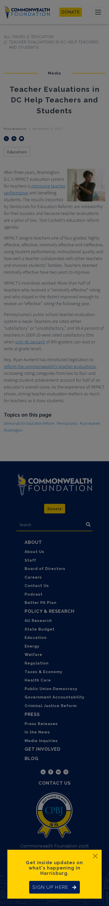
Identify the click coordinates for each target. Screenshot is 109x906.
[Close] (95, 856)
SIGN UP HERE (50, 887)
